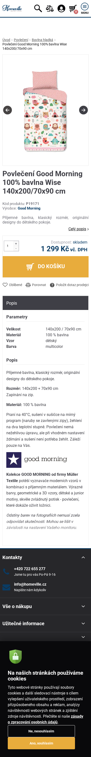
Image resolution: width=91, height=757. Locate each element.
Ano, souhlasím (41, 743)
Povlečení (21, 40)
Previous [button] (7, 110)
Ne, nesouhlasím (41, 731)
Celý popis (77, 229)
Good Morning (29, 208)
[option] (45, 110)
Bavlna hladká (42, 40)
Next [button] (83, 110)
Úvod (6, 40)
